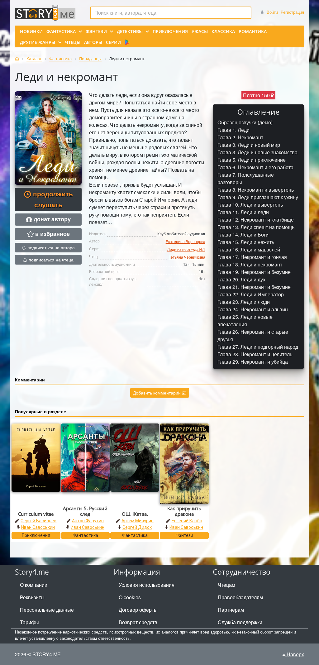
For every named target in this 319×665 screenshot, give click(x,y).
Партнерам (231, 609)
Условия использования (146, 584)
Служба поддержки (240, 622)
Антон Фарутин (88, 520)
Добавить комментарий (157, 393)
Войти (272, 12)
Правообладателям (240, 597)
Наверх (294, 654)
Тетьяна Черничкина (187, 257)
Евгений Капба (187, 520)
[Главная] (17, 58)
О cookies (130, 597)
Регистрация (292, 12)
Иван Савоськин (38, 527)
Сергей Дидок (137, 527)
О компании (33, 584)
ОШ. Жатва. (135, 514)
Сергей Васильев (38, 520)
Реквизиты (32, 597)
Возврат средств (138, 622)
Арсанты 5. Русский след (85, 511)
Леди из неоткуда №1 (186, 249)
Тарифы (29, 622)
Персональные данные (47, 609)
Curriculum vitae (36, 514)
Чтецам (226, 584)
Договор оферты (138, 609)
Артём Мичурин (137, 520)
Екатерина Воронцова (185, 241)
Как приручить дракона (184, 511)
